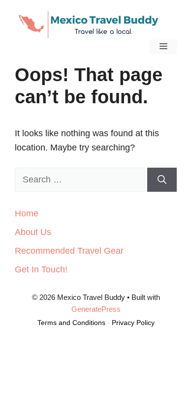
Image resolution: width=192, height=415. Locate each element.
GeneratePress (96, 309)
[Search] (162, 180)
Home (26, 213)
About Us (33, 232)
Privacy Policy (133, 322)
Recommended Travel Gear (69, 251)
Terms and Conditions (71, 322)
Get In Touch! (41, 269)
